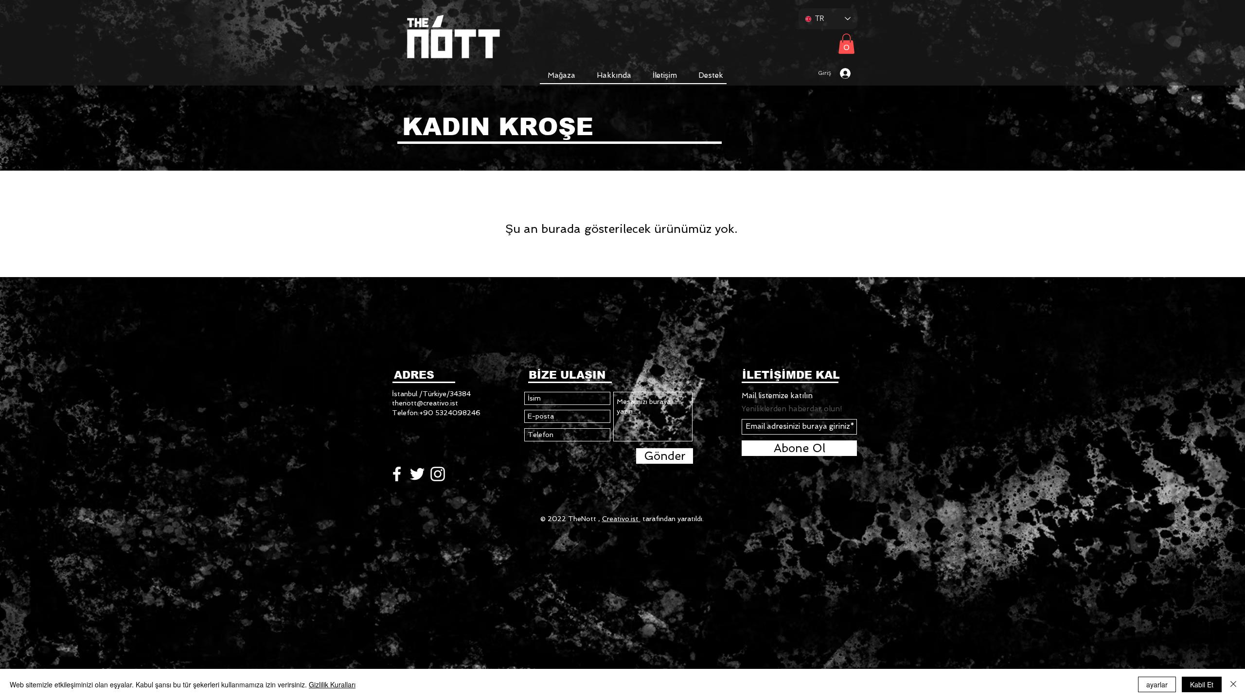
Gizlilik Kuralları (332, 684)
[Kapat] (1233, 684)
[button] (561, 75)
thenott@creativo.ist (425, 403)
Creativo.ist (621, 519)
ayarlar (1157, 684)
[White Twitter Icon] (417, 474)
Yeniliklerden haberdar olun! (792, 409)
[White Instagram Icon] (437, 474)
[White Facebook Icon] (397, 474)
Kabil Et (1201, 684)
